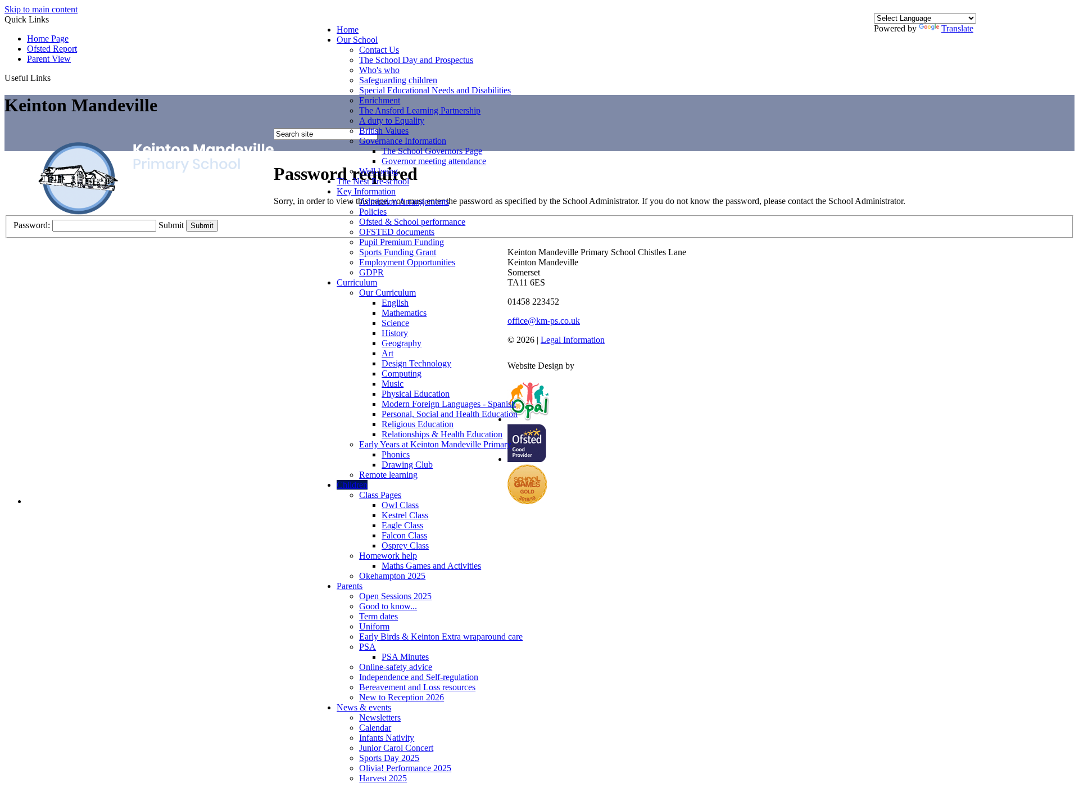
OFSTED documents (396, 232)
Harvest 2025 (383, 778)
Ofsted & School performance (412, 222)
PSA (367, 646)
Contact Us (379, 50)
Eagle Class (402, 525)
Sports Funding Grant (397, 252)
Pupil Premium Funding (401, 242)
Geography (401, 343)
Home (348, 29)
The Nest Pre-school (373, 181)
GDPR (371, 272)
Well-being (378, 171)
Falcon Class (404, 535)
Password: (31, 225)
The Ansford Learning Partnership (419, 110)
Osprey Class (405, 545)
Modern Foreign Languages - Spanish (449, 404)
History (395, 333)
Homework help (388, 555)
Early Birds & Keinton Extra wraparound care (441, 636)
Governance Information (402, 141)
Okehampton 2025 (392, 576)
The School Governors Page (432, 151)
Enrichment (379, 100)
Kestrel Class (405, 515)
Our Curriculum (387, 292)
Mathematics (404, 313)
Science (395, 323)
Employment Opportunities (407, 262)
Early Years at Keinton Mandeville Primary (435, 444)
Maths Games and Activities (431, 565)
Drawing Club (407, 464)
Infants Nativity (386, 737)
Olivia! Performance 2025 (405, 768)
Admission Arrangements (404, 201)
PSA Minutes (405, 657)
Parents (349, 586)
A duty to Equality (391, 120)
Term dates (378, 616)
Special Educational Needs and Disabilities (435, 90)
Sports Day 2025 (389, 758)
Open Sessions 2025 (395, 596)
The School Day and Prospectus (416, 60)
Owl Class (400, 505)
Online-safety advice (395, 667)
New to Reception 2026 (401, 697)
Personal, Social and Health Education (450, 414)
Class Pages (380, 495)
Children (352, 485)
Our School (357, 39)
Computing (401, 373)
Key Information (366, 191)
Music (393, 383)
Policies (373, 211)
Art (387, 353)
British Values (384, 130)
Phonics (396, 454)
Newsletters (380, 717)
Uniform (374, 626)
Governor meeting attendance (434, 161)
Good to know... (388, 606)
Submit (171, 225)
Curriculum (357, 282)
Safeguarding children (398, 80)
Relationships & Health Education (442, 434)
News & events (364, 707)
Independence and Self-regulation (418, 677)
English (395, 302)
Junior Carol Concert (396, 748)
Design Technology (416, 363)
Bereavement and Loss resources (417, 687)
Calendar (375, 727)
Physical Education (416, 393)
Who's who (379, 70)
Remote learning (388, 474)
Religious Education (418, 424)
